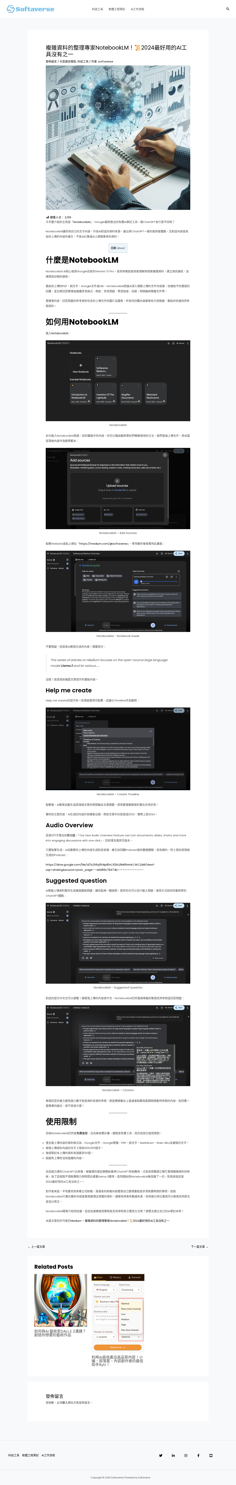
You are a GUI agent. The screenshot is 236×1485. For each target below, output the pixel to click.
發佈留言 (51, 61)
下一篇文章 (199, 1247)
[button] (228, 9)
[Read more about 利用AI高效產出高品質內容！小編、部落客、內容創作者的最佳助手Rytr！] (118, 1313)
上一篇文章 (36, 1247)
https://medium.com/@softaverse (103, 544)
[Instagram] (186, 1455)
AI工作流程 (137, 9)
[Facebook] (198, 1455)
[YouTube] (211, 1455)
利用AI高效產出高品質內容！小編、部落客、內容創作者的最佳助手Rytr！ (117, 1361)
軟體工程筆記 (117, 9)
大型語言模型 (68, 61)
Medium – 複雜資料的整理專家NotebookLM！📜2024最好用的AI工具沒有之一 (120, 1221)
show (121, 248)
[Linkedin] (173, 1455)
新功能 (71, 835)
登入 (65, 1402)
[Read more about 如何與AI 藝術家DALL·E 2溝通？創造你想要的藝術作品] (60, 1300)
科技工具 (97, 9)
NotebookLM (81, 222)
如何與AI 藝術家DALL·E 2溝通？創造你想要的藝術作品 (60, 1333)
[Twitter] (160, 1455)
